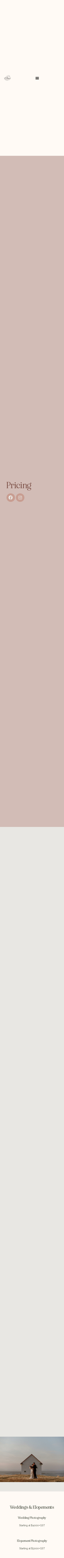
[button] (37, 78)
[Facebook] (10, 497)
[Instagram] (20, 497)
